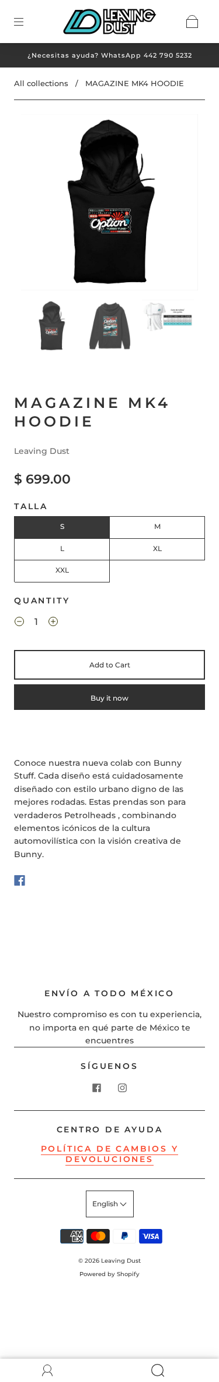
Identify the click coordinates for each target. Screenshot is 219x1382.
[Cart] (192, 21)
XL (157, 548)
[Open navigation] (27, 21)
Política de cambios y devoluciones (110, 1153)
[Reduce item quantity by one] (19, 623)
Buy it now (109, 698)
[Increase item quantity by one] (53, 623)
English (106, 1203)
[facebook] (97, 1088)
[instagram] (122, 1088)
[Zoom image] (110, 205)
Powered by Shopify (109, 1274)
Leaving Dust (41, 451)
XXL (62, 570)
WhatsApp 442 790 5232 (146, 55)
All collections (41, 83)
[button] (39, 205)
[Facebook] (19, 880)
